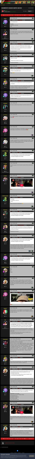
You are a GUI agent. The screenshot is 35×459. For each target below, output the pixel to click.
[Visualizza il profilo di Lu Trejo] (5, 167)
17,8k (6, 316)
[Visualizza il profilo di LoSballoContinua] (5, 270)
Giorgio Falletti (5, 66)
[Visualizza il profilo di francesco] (5, 213)
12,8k (6, 243)
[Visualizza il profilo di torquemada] (5, 343)
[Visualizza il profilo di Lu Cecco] (5, 118)
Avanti (25, 438)
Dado (5, 79)
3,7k (5, 26)
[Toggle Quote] (11, 43)
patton (5, 18)
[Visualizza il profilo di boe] (5, 33)
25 (15, 438)
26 (17, 438)
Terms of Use (13, 455)
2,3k (5, 111)
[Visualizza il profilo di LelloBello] (5, 106)
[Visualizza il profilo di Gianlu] (5, 227)
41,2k (6, 87)
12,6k (6, 122)
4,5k (5, 62)
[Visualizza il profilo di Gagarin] (5, 312)
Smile (19, 292)
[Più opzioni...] (33, 18)
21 (9, 438)
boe (18, 152)
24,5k (6, 171)
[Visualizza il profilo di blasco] (5, 130)
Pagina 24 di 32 (31, 438)
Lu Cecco (5, 114)
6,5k (5, 231)
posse (5, 235)
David (6, 10)
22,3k (6, 50)
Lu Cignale (5, 42)
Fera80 (19, 426)
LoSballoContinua (5, 267)
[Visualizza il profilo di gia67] (5, 258)
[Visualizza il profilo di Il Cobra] (5, 179)
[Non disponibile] (22, 301)
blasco (5, 127)
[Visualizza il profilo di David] (3, 11)
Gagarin (5, 308)
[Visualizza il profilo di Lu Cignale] (5, 46)
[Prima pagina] (2, 15)
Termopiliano (5, 54)
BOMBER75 (19, 80)
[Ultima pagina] (26, 15)
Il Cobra (5, 175)
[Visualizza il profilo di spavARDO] (5, 406)
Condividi (25, 11)
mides (5, 138)
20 (7, 438)
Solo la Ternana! (13, 11)
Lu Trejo (5, 163)
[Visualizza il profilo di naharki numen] (5, 154)
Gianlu (5, 223)
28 (20, 438)
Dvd (18, 56)
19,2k (6, 347)
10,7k (6, 146)
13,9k (6, 217)
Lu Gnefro (19, 177)
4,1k (5, 74)
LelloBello (5, 103)
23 (12, 438)
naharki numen (5, 150)
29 (22, 438)
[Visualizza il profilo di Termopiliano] (5, 58)
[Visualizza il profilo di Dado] (5, 82)
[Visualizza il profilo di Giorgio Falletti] (5, 70)
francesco (5, 209)
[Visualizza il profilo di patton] (5, 22)
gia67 (5, 254)
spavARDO (19, 93)
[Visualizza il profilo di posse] (5, 239)
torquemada (5, 339)
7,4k (5, 327)
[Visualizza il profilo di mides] (5, 142)
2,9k (5, 158)
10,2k (6, 183)
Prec (4, 438)
